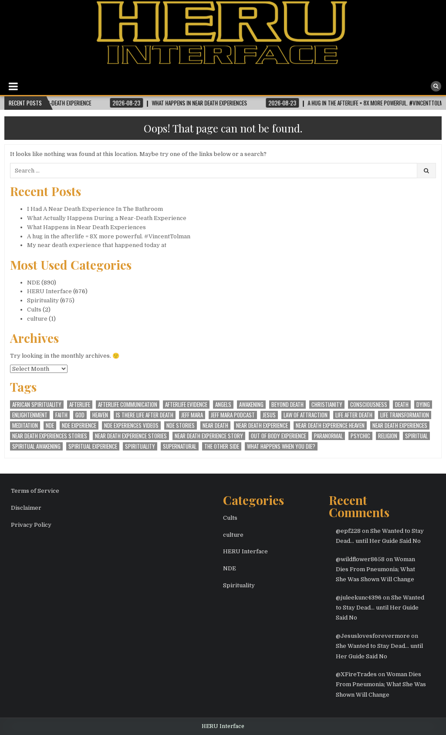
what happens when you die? (281, 446)
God (79, 415)
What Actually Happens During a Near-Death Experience (106, 218)
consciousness (368, 404)
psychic (360, 436)
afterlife (79, 404)
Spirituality (43, 300)
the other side (221, 446)
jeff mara (192, 415)
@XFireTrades (356, 674)
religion (387, 436)
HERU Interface (49, 291)
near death (215, 425)
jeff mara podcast (233, 415)
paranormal (328, 436)
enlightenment (29, 415)
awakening (251, 404)
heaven (100, 415)
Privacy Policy (31, 525)
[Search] (436, 86)
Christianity (326, 404)
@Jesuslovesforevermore (373, 636)
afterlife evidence (186, 404)
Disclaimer (26, 508)
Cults (34, 309)
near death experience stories (131, 436)
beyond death (287, 404)
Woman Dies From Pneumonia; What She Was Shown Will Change (375, 569)
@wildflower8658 (360, 559)
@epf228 (348, 531)
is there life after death (144, 415)
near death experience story (209, 436)
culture (37, 318)
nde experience (79, 425)
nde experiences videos (131, 425)
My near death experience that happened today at (96, 245)
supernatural (179, 446)
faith (61, 415)
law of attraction (306, 415)
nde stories (180, 425)
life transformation (404, 415)
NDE (33, 282)
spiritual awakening (36, 446)
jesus (269, 415)
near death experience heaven (330, 425)
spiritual (416, 436)
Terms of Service (35, 491)
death (402, 404)
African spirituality (36, 404)
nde (50, 425)
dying (423, 404)
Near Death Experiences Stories (49, 436)
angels (223, 404)
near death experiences (399, 425)
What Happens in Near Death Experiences (86, 227)
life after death (353, 415)
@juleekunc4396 (359, 597)
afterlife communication (127, 404)
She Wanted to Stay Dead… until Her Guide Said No (380, 607)
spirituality (140, 446)
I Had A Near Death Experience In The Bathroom (95, 209)
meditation (25, 425)
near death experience (262, 425)
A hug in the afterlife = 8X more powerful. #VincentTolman (108, 236)
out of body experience (278, 436)
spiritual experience (92, 446)
